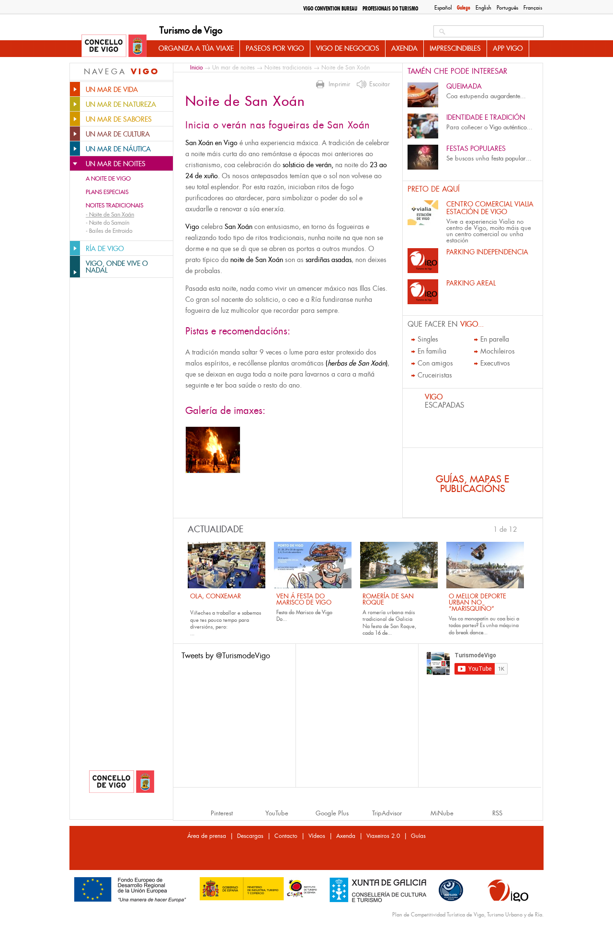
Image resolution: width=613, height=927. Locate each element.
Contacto (285, 836)
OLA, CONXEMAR (215, 596)
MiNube (442, 813)
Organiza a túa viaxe (196, 48)
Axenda (404, 48)
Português (507, 7)
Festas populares (476, 148)
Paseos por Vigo (275, 48)
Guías (418, 836)
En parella (494, 339)
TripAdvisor (387, 813)
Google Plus (332, 813)
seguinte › (522, 528)
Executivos (495, 363)
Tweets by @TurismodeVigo (226, 656)
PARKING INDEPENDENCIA (487, 252)
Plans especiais (107, 192)
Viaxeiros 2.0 (383, 836)
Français (532, 7)
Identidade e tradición (485, 117)
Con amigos (435, 363)
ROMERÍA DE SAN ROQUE (388, 599)
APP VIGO (508, 48)
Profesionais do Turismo (390, 8)
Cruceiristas (435, 375)
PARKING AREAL (471, 283)
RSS (497, 813)
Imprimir (339, 84)
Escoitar (379, 84)
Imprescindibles (455, 48)
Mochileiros (497, 351)
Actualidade (216, 529)
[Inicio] (114, 46)
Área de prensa (206, 836)
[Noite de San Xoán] (212, 449)
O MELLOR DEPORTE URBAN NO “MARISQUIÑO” (477, 602)
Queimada (464, 86)
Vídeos (316, 836)
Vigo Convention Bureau (330, 8)
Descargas (250, 836)
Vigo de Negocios (347, 48)
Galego (463, 7)
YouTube (276, 813)
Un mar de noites (233, 67)
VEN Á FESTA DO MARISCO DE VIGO (303, 599)
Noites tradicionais (114, 205)
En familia (432, 351)
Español (443, 7)
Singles (428, 339)
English (483, 7)
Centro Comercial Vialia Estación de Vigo (490, 208)
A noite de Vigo (108, 179)
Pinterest (222, 813)
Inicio (196, 67)
